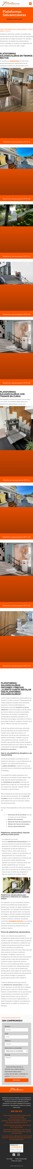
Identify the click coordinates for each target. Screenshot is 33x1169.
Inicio (4, 19)
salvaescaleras (14, 61)
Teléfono (8, 1041)
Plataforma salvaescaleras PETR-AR (16, 199)
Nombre (7, 1026)
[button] (30, 3)
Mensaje (7, 1055)
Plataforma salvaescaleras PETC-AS (16, 666)
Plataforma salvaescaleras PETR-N (16, 142)
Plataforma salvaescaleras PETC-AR (16, 537)
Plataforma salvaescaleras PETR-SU (17, 256)
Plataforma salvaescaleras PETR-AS (16, 314)
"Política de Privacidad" (17, 1076)
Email (6, 1034)
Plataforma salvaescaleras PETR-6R (16, 383)
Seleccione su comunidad (13, 1048)
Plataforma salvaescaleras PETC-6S (16, 606)
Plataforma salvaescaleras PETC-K (16, 480)
